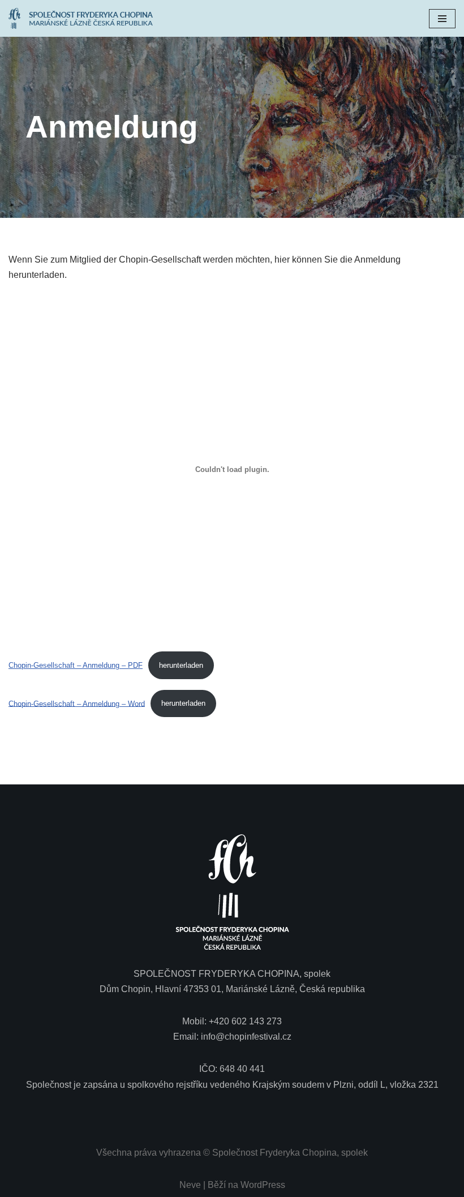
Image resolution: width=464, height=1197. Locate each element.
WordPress (262, 1185)
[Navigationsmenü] (442, 18)
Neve (190, 1185)
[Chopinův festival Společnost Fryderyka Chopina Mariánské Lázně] (83, 18)
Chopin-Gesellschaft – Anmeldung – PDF (75, 665)
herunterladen (181, 665)
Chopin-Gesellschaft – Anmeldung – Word (76, 703)
